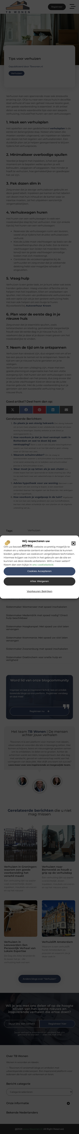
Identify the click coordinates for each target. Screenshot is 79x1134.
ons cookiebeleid (42, 564)
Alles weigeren (39, 581)
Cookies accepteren (39, 571)
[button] (73, 543)
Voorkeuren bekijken (39, 591)
